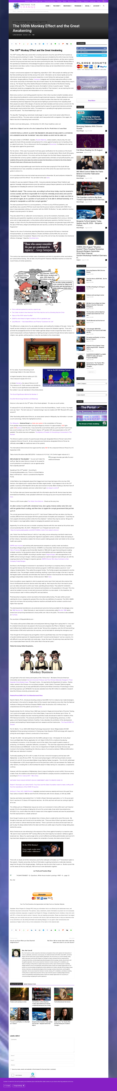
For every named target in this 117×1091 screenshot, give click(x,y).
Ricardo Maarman (41, 140)
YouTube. (15, 615)
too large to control (52, 488)
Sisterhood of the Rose (49, 1)
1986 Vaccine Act (17, 610)
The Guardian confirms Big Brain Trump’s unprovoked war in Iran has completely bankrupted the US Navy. (41, 1003)
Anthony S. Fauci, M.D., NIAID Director (21, 791)
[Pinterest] (19, 44)
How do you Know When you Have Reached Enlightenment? (22, 941)
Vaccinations (44, 22)
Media (64, 1)
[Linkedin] (31, 44)
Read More (91, 100)
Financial (86, 1)
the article (53, 144)
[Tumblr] (59, 44)
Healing (59, 1)
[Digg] (67, 44)
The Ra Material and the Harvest (62, 1001)
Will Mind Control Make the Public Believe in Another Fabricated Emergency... (89, 174)
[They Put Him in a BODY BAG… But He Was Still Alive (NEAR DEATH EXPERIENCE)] (80, 281)
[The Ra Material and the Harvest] (64, 994)
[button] (103, 6)
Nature (99, 1)
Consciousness (22, 22)
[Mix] (63, 44)
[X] (15, 44)
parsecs (19, 428)
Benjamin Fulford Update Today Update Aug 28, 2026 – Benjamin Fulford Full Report (42, 1023)
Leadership (92, 1)
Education (29, 22)
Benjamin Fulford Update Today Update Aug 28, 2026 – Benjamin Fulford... (89, 223)
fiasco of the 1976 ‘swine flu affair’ (22, 315)
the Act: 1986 (63, 610)
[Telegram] (43, 44)
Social (87, 6)
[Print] (51, 44)
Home (47, 6)
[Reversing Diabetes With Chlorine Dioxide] (91, 117)
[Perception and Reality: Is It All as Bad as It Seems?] (20, 1014)
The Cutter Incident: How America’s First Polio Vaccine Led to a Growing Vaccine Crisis (38, 312)
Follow (104, 52)
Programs (78, 6)
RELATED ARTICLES (16, 984)
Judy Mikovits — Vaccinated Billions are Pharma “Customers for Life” (33, 321)
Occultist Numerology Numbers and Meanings (24, 399)
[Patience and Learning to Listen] (20, 994)
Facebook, (37, 79)
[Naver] (71, 44)
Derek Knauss (79, 152)
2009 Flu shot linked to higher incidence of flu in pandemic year (31, 318)
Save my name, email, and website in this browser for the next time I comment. (34, 1069)
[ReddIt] (27, 44)
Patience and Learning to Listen (18, 1001)
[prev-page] (11, 1029)
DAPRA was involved (16, 545)
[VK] (35, 44)
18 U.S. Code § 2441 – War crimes (28, 776)
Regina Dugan (50, 554)
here (48, 177)
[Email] (39, 44)
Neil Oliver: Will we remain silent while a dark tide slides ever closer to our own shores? (60, 941)
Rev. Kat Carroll (18, 34)
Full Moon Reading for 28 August (89, 150)
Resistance (67, 6)
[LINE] (55, 44)
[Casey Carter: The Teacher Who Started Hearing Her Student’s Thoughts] (64, 1014)
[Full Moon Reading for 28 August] (91, 141)
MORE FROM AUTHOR (30, 984)
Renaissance (71, 1)
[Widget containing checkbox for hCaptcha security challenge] (23, 1075)
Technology (79, 1)
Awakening (20, 11)
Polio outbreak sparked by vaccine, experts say (26, 309)
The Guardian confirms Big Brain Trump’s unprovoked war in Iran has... (90, 198)
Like (105, 48)
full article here (33, 238)
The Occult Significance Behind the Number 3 (24, 394)
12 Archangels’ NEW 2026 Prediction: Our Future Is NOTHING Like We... (96, 330)
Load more (91, 372)
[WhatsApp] (23, 44)
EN (105, 1)
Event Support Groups (37, 1)
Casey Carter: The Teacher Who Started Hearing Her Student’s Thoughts (62, 1023)
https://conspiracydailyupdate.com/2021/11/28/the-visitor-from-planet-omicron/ (34, 530)
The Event (56, 6)
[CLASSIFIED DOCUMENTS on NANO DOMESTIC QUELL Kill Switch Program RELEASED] (80, 356)
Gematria (19, 383)
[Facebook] (12, 44)
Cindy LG (78, 260)
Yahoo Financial (15, 550)
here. (50, 577)
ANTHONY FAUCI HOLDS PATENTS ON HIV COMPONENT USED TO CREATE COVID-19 (36, 780)
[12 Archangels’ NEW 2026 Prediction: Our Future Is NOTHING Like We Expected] (80, 331)
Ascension (27, 1)
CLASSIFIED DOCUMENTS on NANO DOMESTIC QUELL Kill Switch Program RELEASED (96, 356)
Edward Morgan (80, 130)
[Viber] (47, 44)
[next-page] (14, 1029)
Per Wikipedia (14, 423)
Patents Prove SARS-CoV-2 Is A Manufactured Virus (26, 695)
